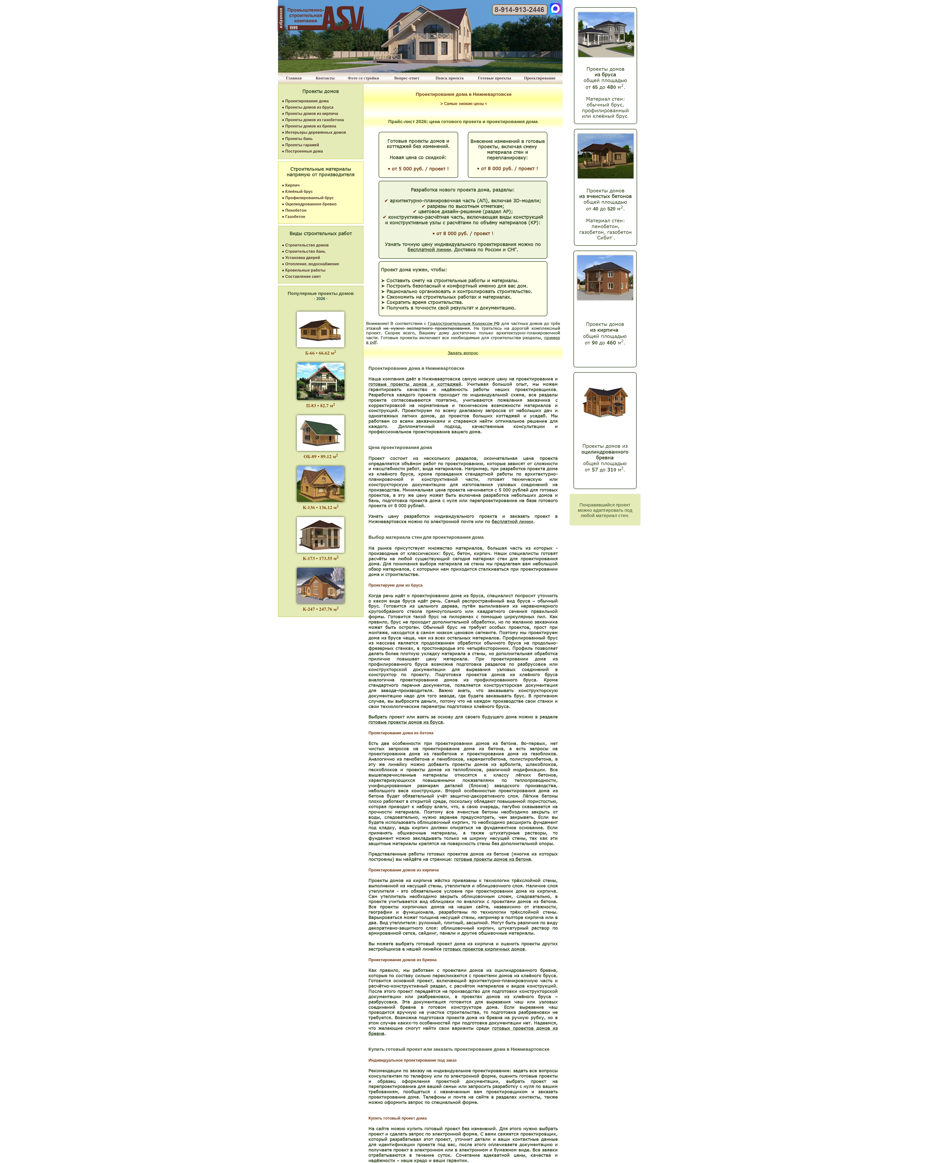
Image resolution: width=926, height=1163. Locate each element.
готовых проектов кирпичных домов (484, 949)
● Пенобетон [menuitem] (294, 210)
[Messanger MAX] (555, 13)
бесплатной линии (512, 521)
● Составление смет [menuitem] (301, 276)
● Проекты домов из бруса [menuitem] (308, 107)
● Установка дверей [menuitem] (301, 258)
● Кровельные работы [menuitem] (304, 270)
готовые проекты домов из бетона (492, 859)
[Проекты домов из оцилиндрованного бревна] (604, 423)
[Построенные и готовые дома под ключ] (420, 71)
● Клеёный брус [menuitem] (297, 191)
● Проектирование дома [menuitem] (305, 101)
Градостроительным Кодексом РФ (464, 323)
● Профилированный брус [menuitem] (308, 198)
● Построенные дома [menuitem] (302, 151)
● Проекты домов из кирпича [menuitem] (310, 114)
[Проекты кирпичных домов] (605, 298)
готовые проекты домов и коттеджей (414, 384)
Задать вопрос (463, 352)
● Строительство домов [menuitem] (305, 245)
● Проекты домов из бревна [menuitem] (309, 126)
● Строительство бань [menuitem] (304, 251)
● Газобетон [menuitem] (293, 217)
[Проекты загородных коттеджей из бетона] (605, 177)
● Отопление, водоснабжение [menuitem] (310, 264)
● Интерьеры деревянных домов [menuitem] (314, 132)
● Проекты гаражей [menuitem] (300, 145)
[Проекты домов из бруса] (606, 55)
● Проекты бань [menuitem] (297, 139)
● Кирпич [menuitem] (291, 185)
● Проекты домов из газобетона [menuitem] (313, 120)
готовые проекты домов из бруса (405, 722)
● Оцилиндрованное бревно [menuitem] (309, 204)
